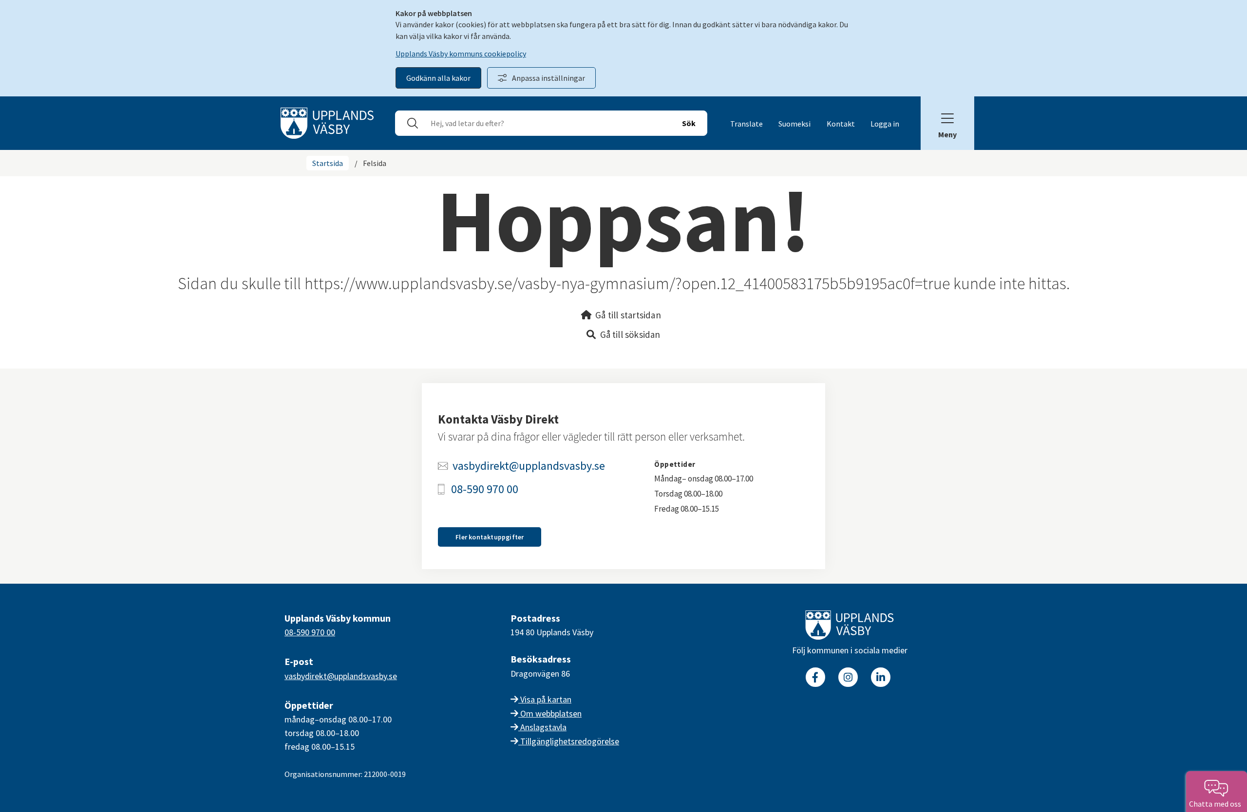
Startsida (327, 163)
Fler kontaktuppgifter (489, 537)
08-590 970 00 (484, 489)
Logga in (884, 124)
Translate (746, 124)
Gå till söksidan (630, 334)
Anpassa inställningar (548, 78)
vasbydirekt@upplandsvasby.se (529, 466)
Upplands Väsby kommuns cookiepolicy (461, 53)
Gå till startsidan (628, 315)
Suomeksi (794, 124)
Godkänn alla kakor (438, 78)
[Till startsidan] (849, 627)
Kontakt (841, 124)
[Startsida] (327, 122)
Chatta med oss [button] (1216, 804)
